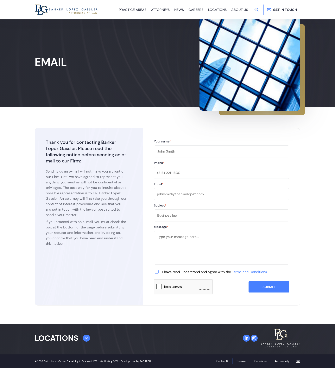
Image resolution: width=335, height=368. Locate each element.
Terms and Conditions (249, 272)
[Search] (256, 9)
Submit (268, 287)
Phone (159, 163)
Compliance (261, 361)
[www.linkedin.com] (246, 338)
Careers (195, 9)
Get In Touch (285, 9)
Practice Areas (132, 9)
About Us (239, 9)
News (179, 9)
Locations (217, 9)
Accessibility (282, 361)
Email (158, 184)
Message (161, 227)
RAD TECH (145, 361)
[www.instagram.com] (254, 338)
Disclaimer (242, 361)
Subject (160, 205)
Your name (162, 141)
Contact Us (222, 361)
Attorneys (160, 9)
